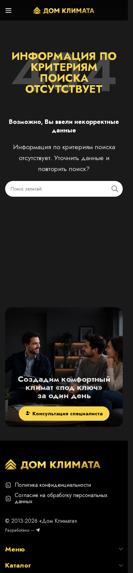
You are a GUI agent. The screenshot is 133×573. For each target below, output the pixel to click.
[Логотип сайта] (64, 9)
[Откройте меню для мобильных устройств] (8, 10)
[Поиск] (115, 189)
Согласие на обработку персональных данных (61, 498)
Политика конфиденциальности (53, 485)
